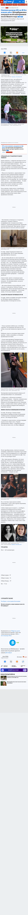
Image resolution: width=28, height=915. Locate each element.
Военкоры (15, 4)
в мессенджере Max (10, 634)
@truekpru (8, 653)
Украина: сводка (21, 4)
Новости (3, 4)
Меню (1, 1)
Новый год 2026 (23, 666)
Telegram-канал (15, 631)
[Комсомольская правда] (8, 2)
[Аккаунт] (26, 1)
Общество (3, 152)
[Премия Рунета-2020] (13, 1)
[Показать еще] (23, 52)
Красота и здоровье (5, 666)
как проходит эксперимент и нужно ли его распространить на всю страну (13, 148)
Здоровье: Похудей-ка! (14, 666)
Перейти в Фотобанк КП (17, 76)
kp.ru (26, 657)
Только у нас (9, 4)
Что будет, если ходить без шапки (10, 601)
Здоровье (2, 7)
